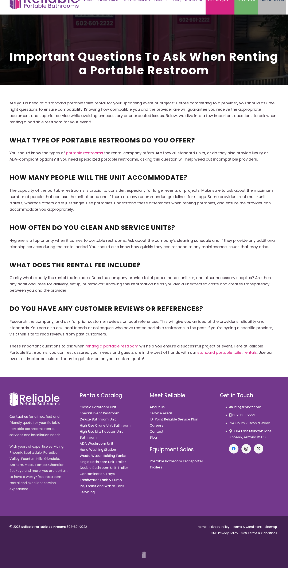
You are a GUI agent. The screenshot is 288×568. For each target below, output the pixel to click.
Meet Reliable (167, 395)
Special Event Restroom (99, 413)
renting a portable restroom (111, 346)
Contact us (18, 416)
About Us (157, 407)
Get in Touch (236, 395)
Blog (153, 437)
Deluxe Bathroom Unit (98, 419)
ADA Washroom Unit (96, 443)
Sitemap (271, 527)
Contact (157, 431)
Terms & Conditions (247, 527)
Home (202, 527)
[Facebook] (233, 449)
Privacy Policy (219, 527)
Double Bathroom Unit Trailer (104, 467)
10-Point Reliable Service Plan (174, 419)
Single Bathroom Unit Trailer (103, 461)
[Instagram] (246, 449)
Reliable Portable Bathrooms (43, 527)
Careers (156, 425)
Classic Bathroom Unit (98, 407)
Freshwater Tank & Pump (101, 480)
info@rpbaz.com (247, 407)
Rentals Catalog (101, 395)
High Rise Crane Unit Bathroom (105, 425)
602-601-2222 (243, 415)
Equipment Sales (172, 449)
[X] (258, 449)
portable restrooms (84, 153)
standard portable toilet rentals (227, 352)
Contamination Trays (97, 473)
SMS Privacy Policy (224, 533)
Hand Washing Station (98, 449)
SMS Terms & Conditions (259, 533)
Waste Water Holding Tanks (103, 455)
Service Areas (161, 413)
